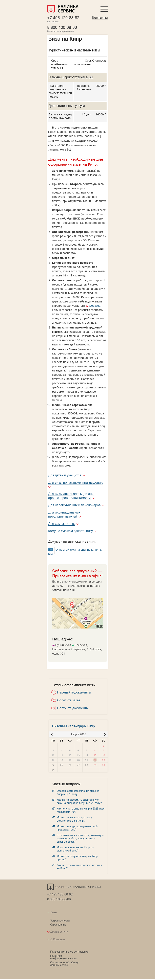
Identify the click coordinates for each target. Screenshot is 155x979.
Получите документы (73, 708)
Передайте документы (74, 692)
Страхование (58, 924)
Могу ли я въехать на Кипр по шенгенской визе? (75, 849)
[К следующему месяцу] (105, 734)
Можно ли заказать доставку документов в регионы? (74, 819)
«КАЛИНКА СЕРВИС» (87, 886)
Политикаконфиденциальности (63, 957)
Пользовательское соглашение (69, 951)
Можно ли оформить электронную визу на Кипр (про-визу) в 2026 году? (79, 801)
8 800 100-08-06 (62, 27)
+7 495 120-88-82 (63, 17)
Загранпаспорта (60, 920)
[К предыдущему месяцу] (51, 734)
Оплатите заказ (68, 700)
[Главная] (63, 9)
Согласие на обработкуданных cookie (64, 963)
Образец (95, 305)
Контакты (100, 18)
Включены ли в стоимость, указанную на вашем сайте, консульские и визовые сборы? (80, 838)
